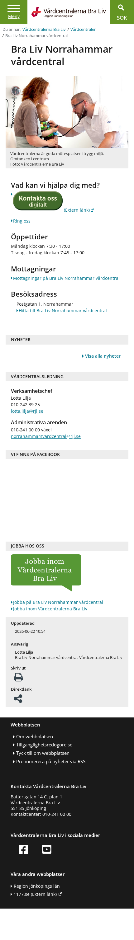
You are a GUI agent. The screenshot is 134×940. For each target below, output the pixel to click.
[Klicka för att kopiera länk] (18, 700)
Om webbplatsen (34, 736)
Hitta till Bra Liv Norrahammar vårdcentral (63, 310)
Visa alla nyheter (103, 356)
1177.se (35, 894)
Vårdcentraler (83, 29)
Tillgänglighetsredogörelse (44, 744)
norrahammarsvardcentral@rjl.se (46, 436)
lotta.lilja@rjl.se (27, 411)
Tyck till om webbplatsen (42, 753)
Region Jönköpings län (37, 886)
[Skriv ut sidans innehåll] (18, 679)
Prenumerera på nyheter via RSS (50, 761)
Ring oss (22, 221)
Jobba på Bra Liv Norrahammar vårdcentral (58, 602)
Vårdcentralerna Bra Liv (44, 29)
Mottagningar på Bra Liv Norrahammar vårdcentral (66, 278)
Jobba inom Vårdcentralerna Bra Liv (50, 609)
